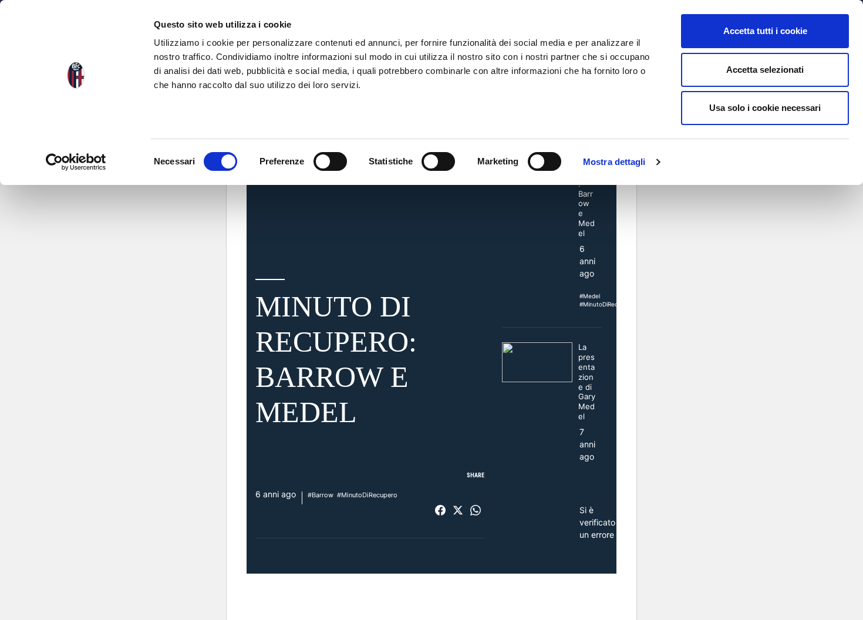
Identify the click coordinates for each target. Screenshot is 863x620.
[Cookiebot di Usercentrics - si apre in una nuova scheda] (76, 162)
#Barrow (320, 495)
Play (369, 193)
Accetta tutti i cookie (765, 31)
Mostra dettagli (614, 162)
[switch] (330, 161)
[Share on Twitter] (458, 510)
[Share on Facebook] (440, 510)
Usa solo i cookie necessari (765, 108)
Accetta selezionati (765, 70)
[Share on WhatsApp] (475, 510)
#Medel (589, 295)
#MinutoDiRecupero (367, 495)
